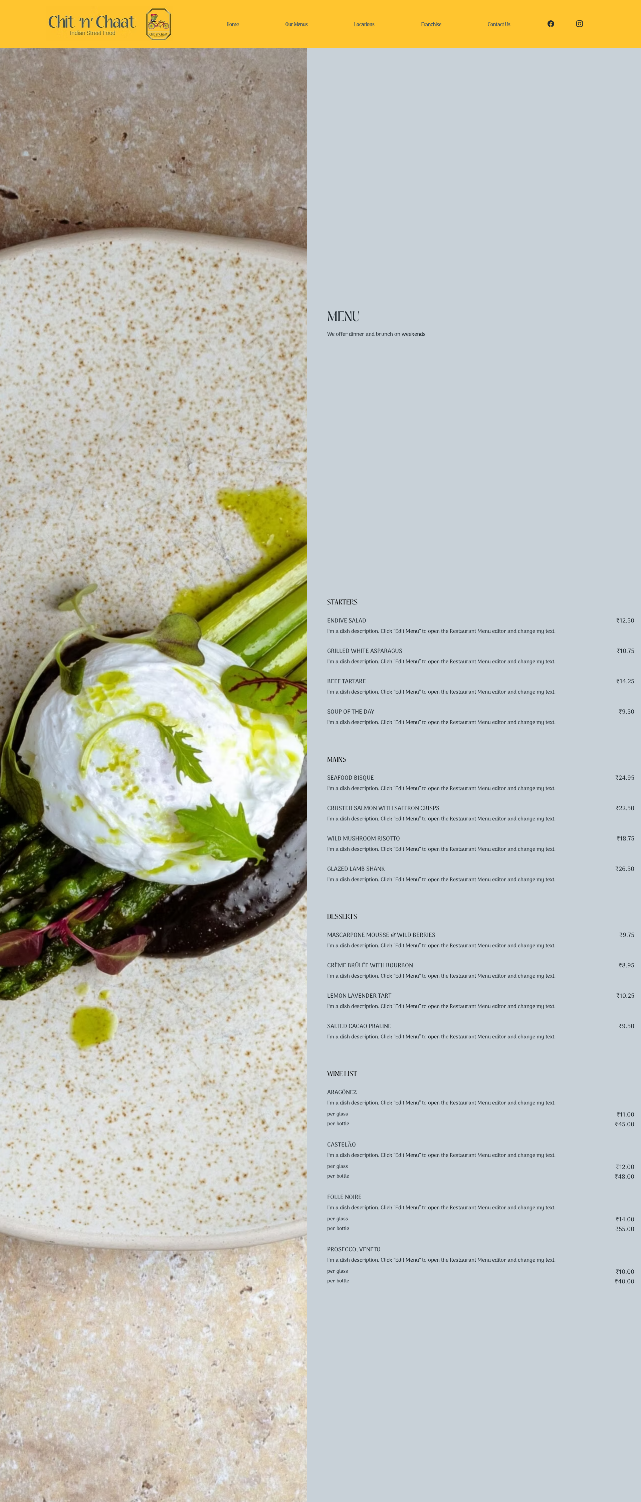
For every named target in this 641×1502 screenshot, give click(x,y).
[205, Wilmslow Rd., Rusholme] (580, 24)
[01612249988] (552, 24)
